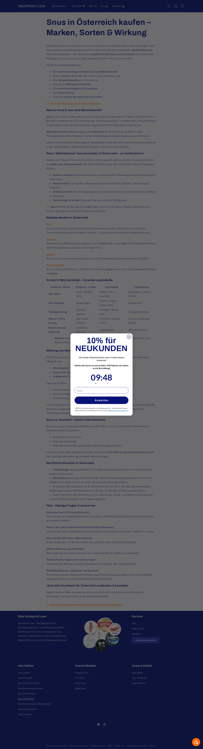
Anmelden (101, 400)
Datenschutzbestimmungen (117, 410)
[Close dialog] (129, 337)
